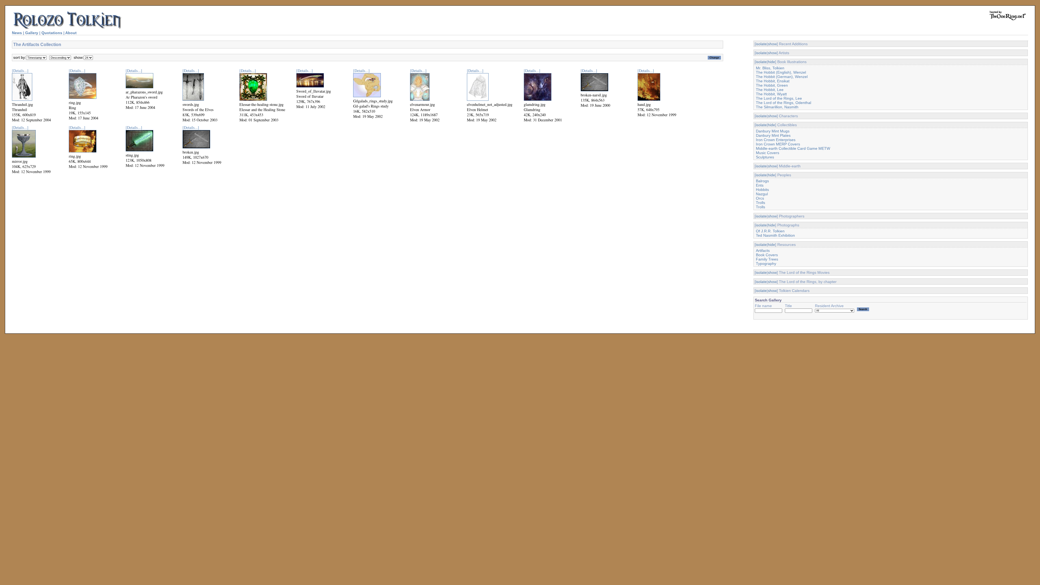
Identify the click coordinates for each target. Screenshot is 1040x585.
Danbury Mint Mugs (772, 131)
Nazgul (762, 194)
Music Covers (767, 153)
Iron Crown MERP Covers (778, 144)
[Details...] (20, 70)
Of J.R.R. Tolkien (770, 231)
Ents (759, 185)
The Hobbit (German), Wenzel (782, 76)
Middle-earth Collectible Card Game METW (793, 148)
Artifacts (763, 250)
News (17, 33)
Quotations (51, 33)
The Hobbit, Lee (770, 89)
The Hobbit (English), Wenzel (781, 72)
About (71, 33)
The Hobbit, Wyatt (771, 94)
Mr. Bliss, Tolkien (770, 68)
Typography (766, 263)
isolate (761, 44)
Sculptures (765, 157)
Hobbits (762, 189)
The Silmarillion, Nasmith (777, 107)
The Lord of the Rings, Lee (779, 98)
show (772, 44)
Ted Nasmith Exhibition (775, 235)
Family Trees (767, 259)
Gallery (31, 33)
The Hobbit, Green (772, 85)
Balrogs (762, 181)
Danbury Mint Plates (773, 135)
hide (771, 62)
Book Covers (767, 255)
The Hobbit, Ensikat (772, 81)
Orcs (760, 198)
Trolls (760, 202)
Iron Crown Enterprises (775, 140)
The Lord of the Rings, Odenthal (783, 102)
